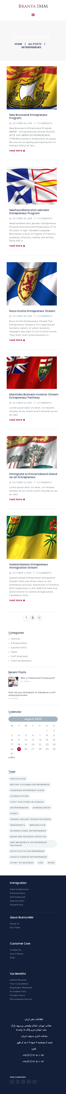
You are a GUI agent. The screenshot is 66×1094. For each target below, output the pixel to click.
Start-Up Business (21, 661)
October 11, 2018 (21, 572)
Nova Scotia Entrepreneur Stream (32, 311)
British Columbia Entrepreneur (29, 784)
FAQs (12, 957)
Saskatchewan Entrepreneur (28, 856)
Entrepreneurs (19, 643)
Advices (15, 639)
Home (18, 44)
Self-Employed (19, 656)
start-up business (22, 862)
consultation (19, 796)
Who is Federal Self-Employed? (38, 678)
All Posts (35, 44)
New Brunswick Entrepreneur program (28, 844)
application (18, 778)
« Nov (11, 757)
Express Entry (19, 647)
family (14, 813)
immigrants (17, 825)
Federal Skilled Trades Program (30, 819)
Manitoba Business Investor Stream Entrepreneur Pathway (33, 396)
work (51, 862)
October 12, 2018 (22, 402)
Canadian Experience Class (27, 790)
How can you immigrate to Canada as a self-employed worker (32, 694)
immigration (37, 825)
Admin (27, 681)
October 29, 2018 (22, 123)
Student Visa (16, 904)
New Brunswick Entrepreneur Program (28, 116)
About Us (14, 923)
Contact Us (15, 950)
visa (40, 862)
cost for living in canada (27, 801)
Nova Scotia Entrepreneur (27, 851)
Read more (15, 151)
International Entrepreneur (28, 830)
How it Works (16, 954)
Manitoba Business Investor (28, 836)
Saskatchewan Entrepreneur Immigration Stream (28, 566)
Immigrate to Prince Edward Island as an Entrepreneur (33, 476)
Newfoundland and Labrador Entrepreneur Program (29, 212)
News (14, 652)
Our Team (15, 927)
